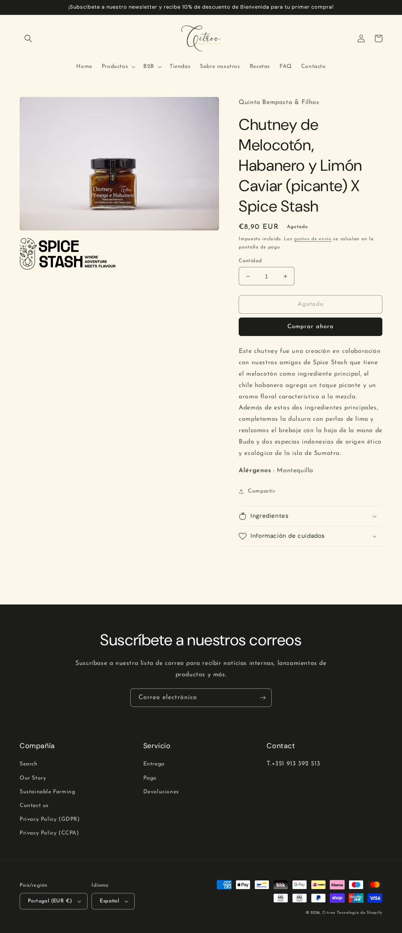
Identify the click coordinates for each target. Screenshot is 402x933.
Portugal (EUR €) (50, 901)
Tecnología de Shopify (359, 913)
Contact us (34, 806)
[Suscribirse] (262, 697)
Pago (150, 778)
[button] (28, 38)
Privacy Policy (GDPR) (50, 819)
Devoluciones (161, 792)
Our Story (33, 778)
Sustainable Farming (47, 792)
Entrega (153, 764)
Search (29, 764)
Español (109, 901)
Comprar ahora (310, 327)
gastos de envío (313, 239)
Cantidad (250, 260)
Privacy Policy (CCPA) (49, 833)
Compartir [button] (261, 491)
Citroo (328, 913)
